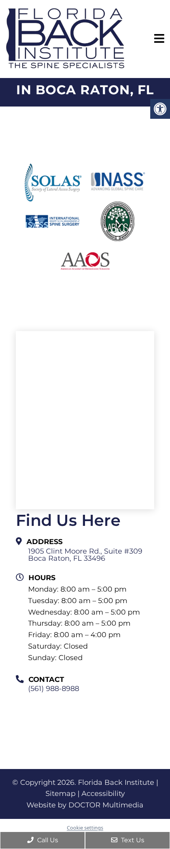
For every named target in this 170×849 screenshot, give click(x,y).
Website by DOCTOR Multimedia (85, 805)
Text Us (131, 840)
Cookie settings (85, 827)
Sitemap (60, 793)
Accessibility (103, 793)
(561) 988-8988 (53, 688)
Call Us (47, 840)
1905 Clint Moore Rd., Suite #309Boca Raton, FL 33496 (85, 555)
